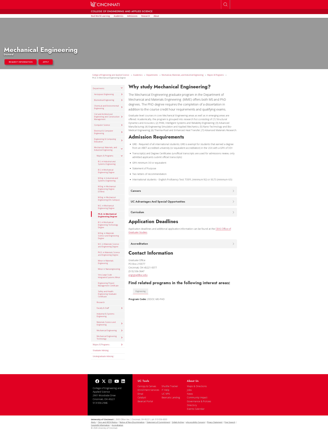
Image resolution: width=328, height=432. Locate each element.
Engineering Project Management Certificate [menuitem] (108, 284)
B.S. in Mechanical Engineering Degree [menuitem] (106, 171)
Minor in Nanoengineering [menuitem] (109, 269)
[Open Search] (225, 4)
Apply (46, 62)
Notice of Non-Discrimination (132, 422)
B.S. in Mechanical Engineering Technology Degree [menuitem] (108, 225)
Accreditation (117, 425)
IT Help (165, 389)
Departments (152, 75)
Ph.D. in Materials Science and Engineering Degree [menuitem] (109, 253)
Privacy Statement (214, 422)
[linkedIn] (123, 381)
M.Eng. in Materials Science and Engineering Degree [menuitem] (108, 235)
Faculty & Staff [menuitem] (103, 308)
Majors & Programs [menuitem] (105, 155)
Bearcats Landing (171, 397)
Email (140, 393)
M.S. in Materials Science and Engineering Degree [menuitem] (108, 245)
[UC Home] (105, 4)
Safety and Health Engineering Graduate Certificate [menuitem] (107, 294)
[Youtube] (116, 381)
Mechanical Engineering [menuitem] (107, 330)
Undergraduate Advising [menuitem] (103, 356)
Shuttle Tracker (170, 386)
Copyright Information (100, 425)
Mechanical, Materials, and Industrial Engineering (182, 75)
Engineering (141, 291)
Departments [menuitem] (98, 88)
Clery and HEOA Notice (107, 422)
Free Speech (229, 422)
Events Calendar (195, 408)
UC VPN (166, 393)
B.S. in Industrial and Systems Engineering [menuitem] (107, 162)
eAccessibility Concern (195, 422)
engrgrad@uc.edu (138, 274)
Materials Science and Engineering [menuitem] (106, 323)
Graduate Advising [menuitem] (100, 350)
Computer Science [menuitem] (102, 125)
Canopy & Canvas (147, 386)
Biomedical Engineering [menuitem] (104, 100)
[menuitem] (100, 16)
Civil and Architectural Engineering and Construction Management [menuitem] (106, 116)
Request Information (21, 62)
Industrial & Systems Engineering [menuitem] (105, 315)
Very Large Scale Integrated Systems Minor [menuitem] (109, 276)
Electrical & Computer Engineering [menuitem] (103, 132)
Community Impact (197, 397)
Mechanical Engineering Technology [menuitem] (107, 337)
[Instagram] (110, 381)
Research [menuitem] (101, 302)
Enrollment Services (148, 389)
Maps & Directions (197, 386)
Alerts (93, 422)
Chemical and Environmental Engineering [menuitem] (106, 107)
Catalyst (142, 397)
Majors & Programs (215, 75)
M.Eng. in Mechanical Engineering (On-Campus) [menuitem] (109, 198)
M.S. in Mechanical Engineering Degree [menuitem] (106, 206)
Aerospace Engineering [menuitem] (104, 94)
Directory (192, 405)
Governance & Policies (199, 401)
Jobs (189, 389)
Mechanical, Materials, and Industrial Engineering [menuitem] (105, 148)
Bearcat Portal (145, 401)
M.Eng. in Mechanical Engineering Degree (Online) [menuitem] (107, 189)
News (190, 393)
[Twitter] (104, 381)
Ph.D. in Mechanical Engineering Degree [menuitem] (107, 215)
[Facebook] (97, 381)
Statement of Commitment (158, 422)
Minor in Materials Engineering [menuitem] (105, 261)
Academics (138, 75)
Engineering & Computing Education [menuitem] (105, 140)
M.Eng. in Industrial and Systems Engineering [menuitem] (108, 179)
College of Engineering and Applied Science (110, 75)
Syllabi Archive (178, 422)
